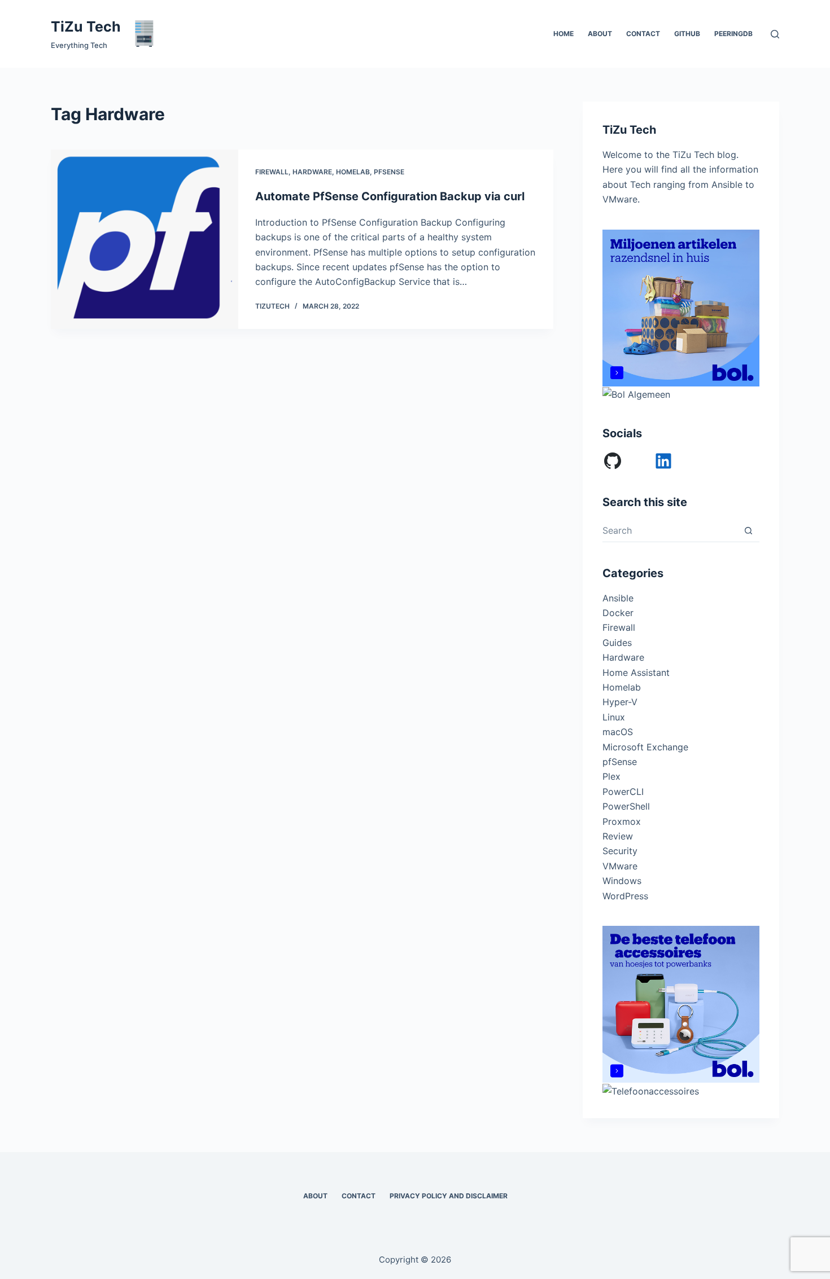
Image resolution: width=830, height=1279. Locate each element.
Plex (611, 776)
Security (619, 850)
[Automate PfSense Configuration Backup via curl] (144, 239)
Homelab (353, 172)
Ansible (618, 598)
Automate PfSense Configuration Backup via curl (390, 196)
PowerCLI (623, 791)
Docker (618, 612)
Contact (643, 33)
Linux (613, 717)
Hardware (312, 172)
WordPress (625, 896)
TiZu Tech (86, 26)
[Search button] (748, 531)
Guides (617, 642)
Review (617, 836)
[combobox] (669, 530)
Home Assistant (636, 672)
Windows (621, 880)
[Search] (775, 34)
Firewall (272, 172)
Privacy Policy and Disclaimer (449, 1196)
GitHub (687, 33)
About (600, 33)
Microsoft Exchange (645, 747)
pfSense (389, 172)
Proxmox (621, 821)
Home (563, 33)
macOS (617, 731)
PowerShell (626, 806)
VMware (619, 866)
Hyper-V (619, 701)
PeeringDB (733, 33)
